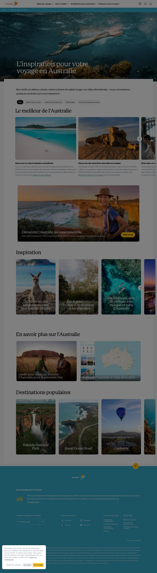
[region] (24, 557)
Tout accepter (38, 565)
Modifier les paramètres (14, 565)
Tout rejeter (27, 565)
